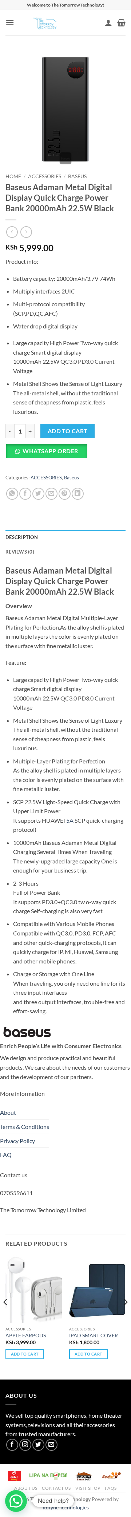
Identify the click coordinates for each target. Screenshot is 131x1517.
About (8, 1112)
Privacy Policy (17, 1140)
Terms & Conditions (24, 1126)
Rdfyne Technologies (66, 1507)
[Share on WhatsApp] (12, 494)
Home (13, 176)
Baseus (77, 176)
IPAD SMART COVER (93, 1335)
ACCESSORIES (44, 176)
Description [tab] (21, 537)
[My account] (108, 23)
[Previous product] (26, 231)
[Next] (125, 1317)
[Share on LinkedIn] (78, 494)
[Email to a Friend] (51, 494)
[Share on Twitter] (38, 494)
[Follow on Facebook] (12, 1445)
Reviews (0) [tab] (19, 552)
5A (69, 820)
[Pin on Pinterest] (65, 494)
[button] (9, 22)
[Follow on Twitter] (38, 1445)
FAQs (110, 1488)
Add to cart (68, 431)
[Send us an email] (51, 1445)
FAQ (6, 1154)
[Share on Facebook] (25, 494)
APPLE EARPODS (25, 1335)
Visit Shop (87, 1488)
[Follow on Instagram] (25, 1445)
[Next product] (11, 231)
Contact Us (56, 1488)
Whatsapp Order (50, 451)
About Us (25, 1488)
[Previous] (5, 1317)
